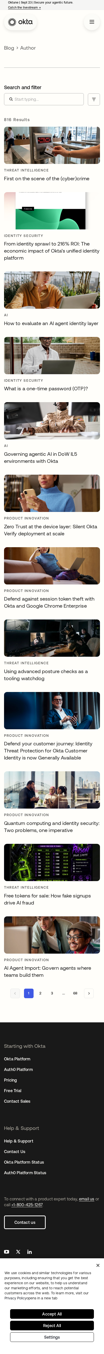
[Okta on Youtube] (6, 1252)
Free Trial (12, 1090)
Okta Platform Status (24, 1162)
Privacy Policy (31, 1298)
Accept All (52, 1314)
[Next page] (89, 993)
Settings (52, 1337)
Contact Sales (17, 1101)
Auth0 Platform (18, 1069)
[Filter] (94, 99)
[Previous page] (15, 993)
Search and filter (22, 87)
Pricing (10, 1080)
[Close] (97, 1265)
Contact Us (14, 1151)
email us (86, 1199)
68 (75, 993)
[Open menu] (92, 22)
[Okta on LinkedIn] (29, 1252)
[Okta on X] (18, 1252)
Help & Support (18, 1141)
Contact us (24, 1222)
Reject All (52, 1325)
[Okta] (20, 22)
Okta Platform (17, 1059)
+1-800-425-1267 (26, 1204)
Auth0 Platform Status (25, 1172)
